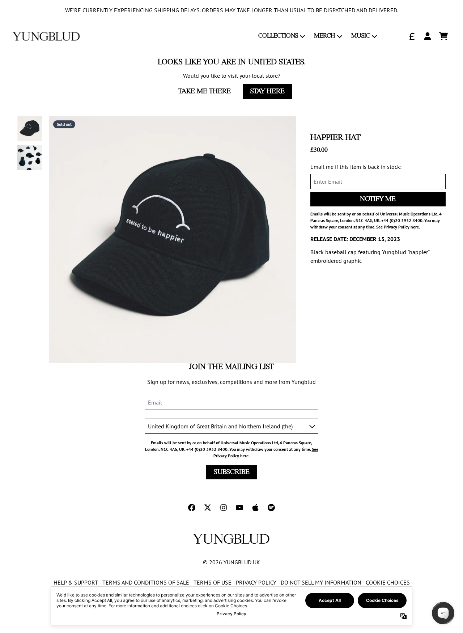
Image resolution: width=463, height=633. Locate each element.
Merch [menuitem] (324, 36)
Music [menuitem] (360, 36)
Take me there (204, 91)
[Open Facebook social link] (192, 508)
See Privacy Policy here (397, 227)
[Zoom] (172, 239)
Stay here (267, 91)
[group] (29, 128)
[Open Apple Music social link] (255, 508)
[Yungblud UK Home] (46, 36)
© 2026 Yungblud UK (231, 562)
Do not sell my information (321, 582)
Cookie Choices (388, 582)
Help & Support (76, 582)
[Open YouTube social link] (239, 508)
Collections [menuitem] (278, 36)
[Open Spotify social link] (271, 508)
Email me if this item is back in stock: (356, 166)
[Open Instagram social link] (224, 508)
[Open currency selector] (412, 36)
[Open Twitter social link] (208, 508)
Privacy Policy (256, 582)
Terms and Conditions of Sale (145, 582)
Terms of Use (213, 582)
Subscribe (232, 472)
